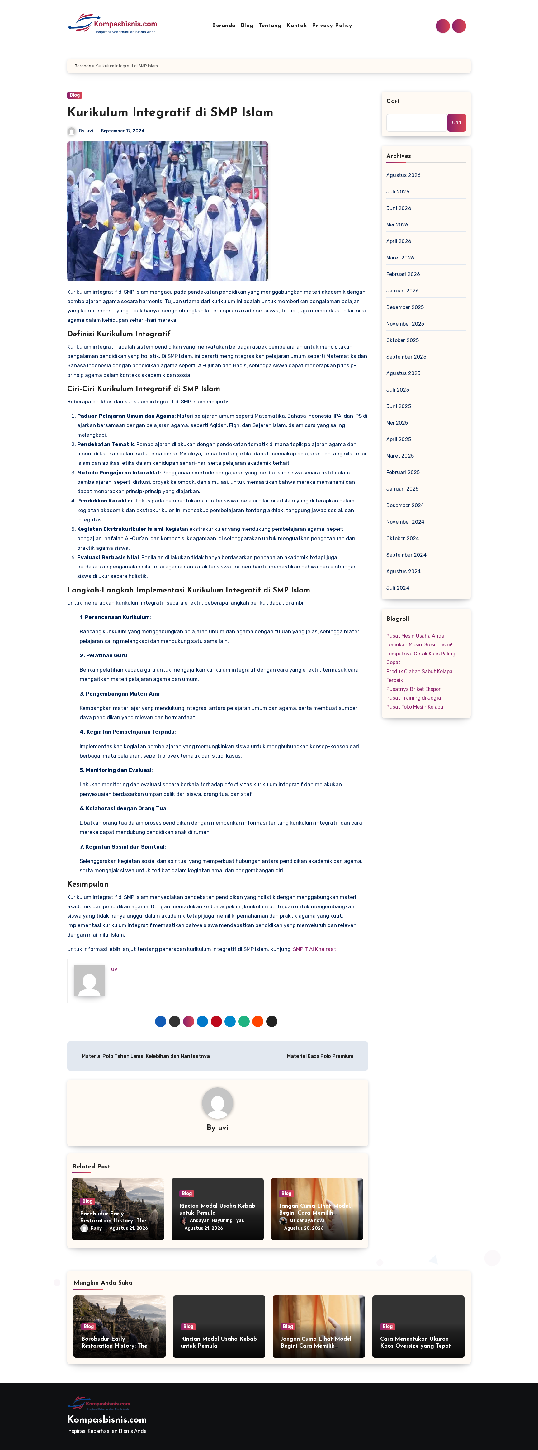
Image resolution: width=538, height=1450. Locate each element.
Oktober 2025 (402, 340)
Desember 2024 (405, 505)
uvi (90, 131)
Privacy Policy (332, 26)
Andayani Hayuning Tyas (217, 1220)
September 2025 (406, 357)
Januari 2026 (402, 291)
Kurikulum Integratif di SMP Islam (170, 113)
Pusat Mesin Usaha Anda (415, 636)
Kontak (296, 26)
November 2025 (405, 324)
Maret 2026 (400, 258)
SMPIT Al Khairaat (314, 949)
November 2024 (405, 522)
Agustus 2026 (403, 175)
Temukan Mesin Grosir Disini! (419, 645)
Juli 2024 (397, 588)
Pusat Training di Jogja (413, 698)
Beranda (224, 26)
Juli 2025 (397, 390)
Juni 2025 (398, 406)
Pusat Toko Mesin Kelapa (414, 707)
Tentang (270, 26)
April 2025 (398, 439)
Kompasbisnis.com (107, 1420)
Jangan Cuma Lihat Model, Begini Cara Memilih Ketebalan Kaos (315, 1213)
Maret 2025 (400, 456)
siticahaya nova (307, 1220)
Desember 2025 (405, 307)
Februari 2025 (403, 472)
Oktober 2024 (402, 538)
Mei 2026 (397, 225)
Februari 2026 (403, 274)
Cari (393, 101)
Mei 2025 (397, 423)
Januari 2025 (402, 489)
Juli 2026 (397, 192)
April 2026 (398, 241)
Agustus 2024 (403, 571)
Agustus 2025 (403, 373)
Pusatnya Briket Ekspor (413, 689)
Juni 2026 (398, 208)
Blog (247, 26)
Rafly (96, 1228)
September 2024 (406, 555)
